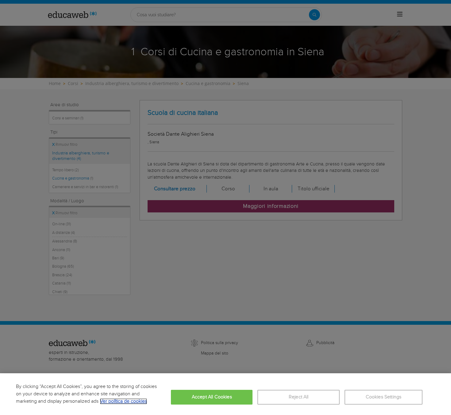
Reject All (299, 397)
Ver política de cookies (123, 401)
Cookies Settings (384, 397)
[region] (225, 394)
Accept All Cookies (212, 397)
